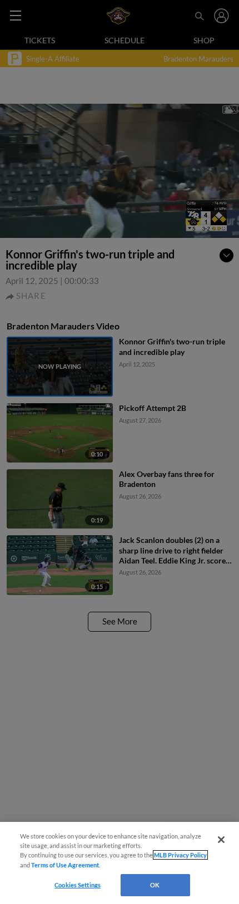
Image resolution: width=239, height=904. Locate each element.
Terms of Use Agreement (65, 865)
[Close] (221, 839)
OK (155, 884)
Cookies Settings (77, 884)
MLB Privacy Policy (180, 855)
